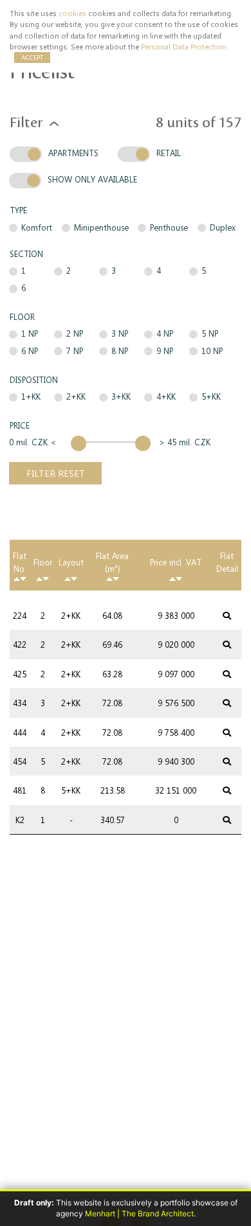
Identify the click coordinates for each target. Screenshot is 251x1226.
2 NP (74, 333)
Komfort (36, 227)
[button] (54, 122)
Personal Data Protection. (184, 46)
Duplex (223, 227)
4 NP (164, 333)
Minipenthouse (101, 227)
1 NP (29, 333)
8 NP (119, 350)
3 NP (119, 333)
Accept (32, 57)
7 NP (74, 350)
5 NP (209, 333)
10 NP (212, 350)
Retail (168, 152)
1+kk (31, 396)
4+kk (166, 396)
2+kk (76, 396)
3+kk (121, 396)
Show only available (92, 178)
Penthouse (169, 227)
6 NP (29, 350)
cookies (72, 13)
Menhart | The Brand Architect (139, 1213)
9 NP (164, 350)
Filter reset (55, 472)
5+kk (211, 396)
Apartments (73, 152)
